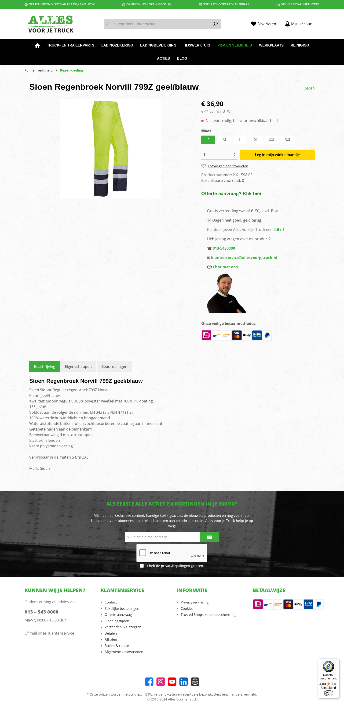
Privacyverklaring (195, 602)
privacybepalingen (175, 566)
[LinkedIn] (183, 681)
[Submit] (209, 537)
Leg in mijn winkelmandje (277, 154)
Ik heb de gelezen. (175, 566)
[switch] (328, 693)
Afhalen (111, 639)
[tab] (44, 366)
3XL (288, 139)
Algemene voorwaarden (124, 651)
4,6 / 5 (279, 229)
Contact (111, 602)
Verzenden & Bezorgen (123, 627)
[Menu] (336, 661)
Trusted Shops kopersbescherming (208, 614)
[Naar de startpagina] (50, 24)
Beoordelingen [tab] (114, 366)
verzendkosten (165, 694)
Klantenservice (61, 633)
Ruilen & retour (117, 645)
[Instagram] (160, 681)
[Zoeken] (215, 24)
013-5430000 (224, 248)
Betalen (111, 633)
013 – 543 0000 (42, 612)
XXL (272, 139)
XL (256, 139)
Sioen (310, 88)
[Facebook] (149, 681)
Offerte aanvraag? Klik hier (231, 193)
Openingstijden (117, 620)
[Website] (195, 681)
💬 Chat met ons (222, 266)
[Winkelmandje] (320, 22)
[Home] (37, 45)
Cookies (187, 608)
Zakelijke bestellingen (122, 608)
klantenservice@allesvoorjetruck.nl (244, 257)
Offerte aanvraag (118, 614)
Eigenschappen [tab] (78, 366)
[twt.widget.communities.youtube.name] (172, 681)
